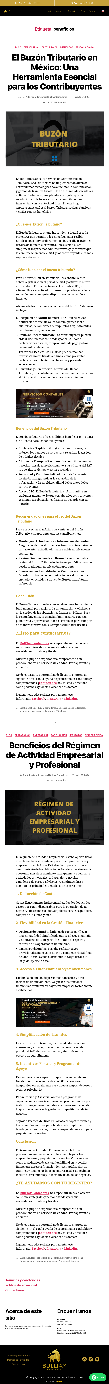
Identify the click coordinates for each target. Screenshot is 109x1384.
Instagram (54, 699)
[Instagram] (91, 1359)
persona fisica (85, 47)
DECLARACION (22, 735)
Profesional (64, 1261)
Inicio (49, 11)
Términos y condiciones (22, 1280)
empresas (62, 708)
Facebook (38, 699)
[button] (97, 1377)
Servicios (72, 11)
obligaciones (49, 711)
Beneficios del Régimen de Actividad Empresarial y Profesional (54, 755)
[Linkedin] (97, 1359)
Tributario (61, 711)
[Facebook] (84, 1359)
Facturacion (50, 47)
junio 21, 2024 (82, 775)
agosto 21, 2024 (83, 97)
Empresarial (31, 47)
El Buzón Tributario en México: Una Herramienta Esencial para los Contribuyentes (54, 71)
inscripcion (36, 711)
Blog (82, 11)
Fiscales (81, 708)
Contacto (93, 11)
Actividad (30, 1257)
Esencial (72, 708)
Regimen (75, 1261)
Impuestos (66, 47)
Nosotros (60, 11)
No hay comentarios (56, 102)
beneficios (31, 708)
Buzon (40, 708)
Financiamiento (27, 1261)
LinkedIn (70, 699)
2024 (22, 708)
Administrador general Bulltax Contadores (46, 97)
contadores (50, 708)
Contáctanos (48, 683)
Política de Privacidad (21, 1285)
